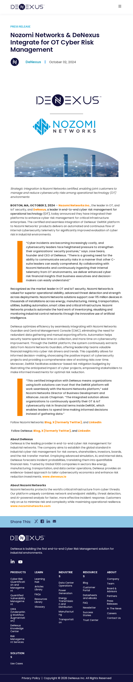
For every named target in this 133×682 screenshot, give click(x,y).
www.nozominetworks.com (30, 506)
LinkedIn (95, 422)
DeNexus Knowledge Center (17, 628)
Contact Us (114, 618)
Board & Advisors (112, 590)
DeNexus (33, 61)
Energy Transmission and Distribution (66, 602)
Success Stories (88, 614)
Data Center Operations (66, 584)
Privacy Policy (31, 678)
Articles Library (39, 588)
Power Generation (65, 592)
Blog (48, 422)
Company (113, 579)
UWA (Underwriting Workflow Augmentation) (17, 615)
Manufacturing (66, 613)
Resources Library (41, 600)
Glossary (40, 606)
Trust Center (90, 620)
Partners (112, 596)
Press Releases (112, 602)
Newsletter (89, 607)
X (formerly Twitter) (67, 422)
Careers (112, 613)
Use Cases (16, 663)
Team (110, 583)
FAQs (38, 594)
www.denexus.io (54, 477)
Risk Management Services (17, 639)
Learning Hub (40, 580)
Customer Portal (89, 589)
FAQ (85, 602)
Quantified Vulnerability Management (17, 600)
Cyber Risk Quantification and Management (17, 585)
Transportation (66, 621)
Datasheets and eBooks (90, 597)
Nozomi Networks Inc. (74, 205)
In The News (114, 608)
